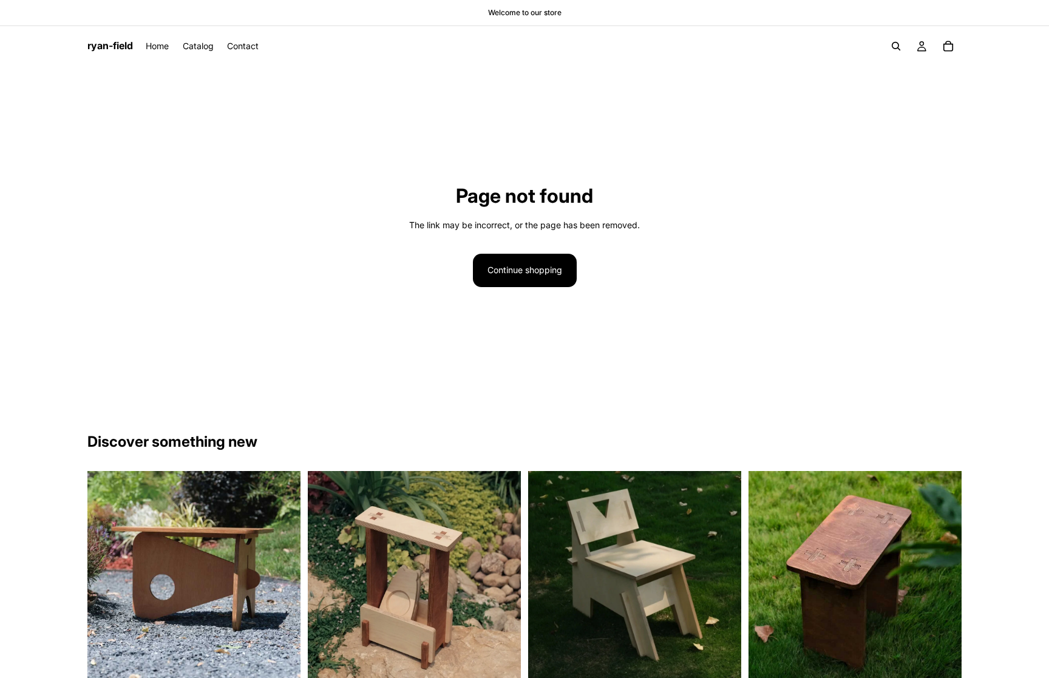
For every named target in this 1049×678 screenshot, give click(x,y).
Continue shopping (524, 270)
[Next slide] (282, 577)
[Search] (896, 46)
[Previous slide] (105, 577)
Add (292, 665)
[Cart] (948, 46)
